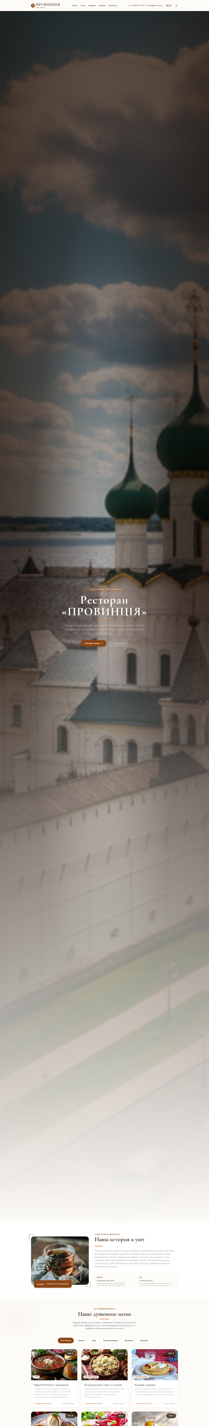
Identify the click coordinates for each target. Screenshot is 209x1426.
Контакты (112, 5)
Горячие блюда (110, 1340)
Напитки (144, 1340)
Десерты (129, 1340)
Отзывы (101, 5)
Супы (94, 1340)
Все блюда (66, 1340)
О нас (82, 5)
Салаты (81, 1340)
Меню (74, 5)
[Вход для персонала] (176, 5)
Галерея (92, 5)
